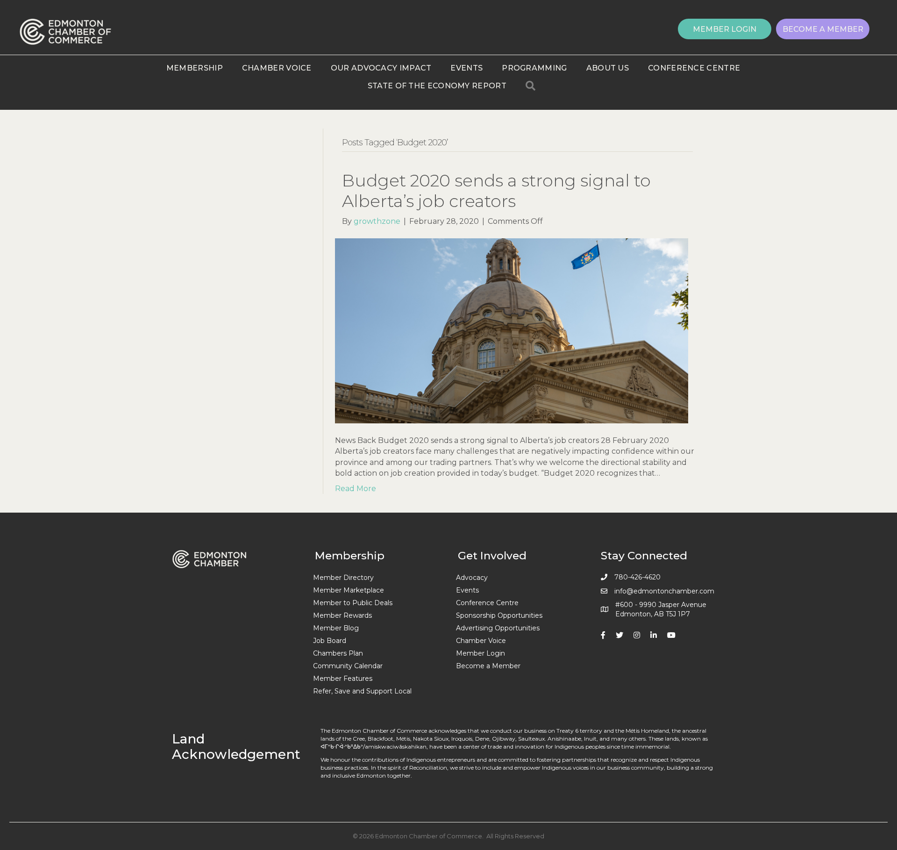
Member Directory (343, 577)
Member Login (480, 653)
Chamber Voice (277, 68)
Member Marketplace (348, 590)
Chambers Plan (338, 653)
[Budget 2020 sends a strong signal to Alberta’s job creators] (511, 330)
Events (466, 68)
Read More (355, 488)
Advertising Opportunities (498, 628)
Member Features (342, 678)
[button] (724, 29)
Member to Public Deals (352, 603)
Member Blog (336, 628)
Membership (194, 68)
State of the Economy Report (437, 85)
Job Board (329, 640)
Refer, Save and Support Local (362, 691)
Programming (534, 68)
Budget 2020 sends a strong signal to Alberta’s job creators (496, 190)
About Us (607, 68)
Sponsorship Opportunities (499, 615)
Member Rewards (342, 615)
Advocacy (472, 577)
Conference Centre (694, 68)
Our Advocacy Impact (381, 68)
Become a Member (488, 666)
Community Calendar (348, 666)
